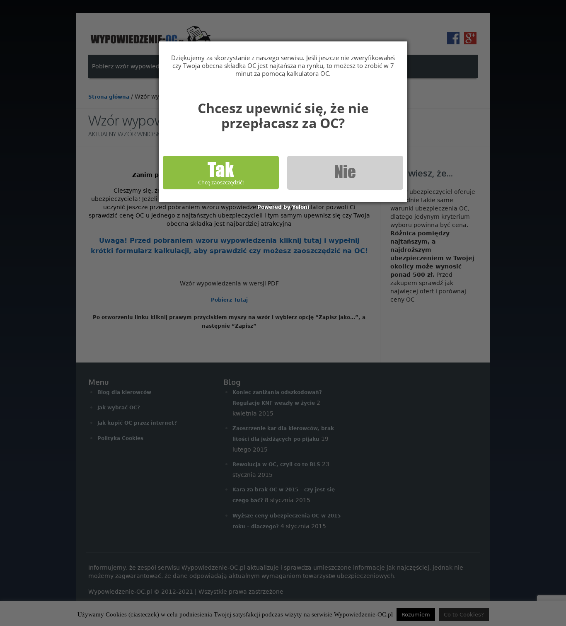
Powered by (283, 207)
